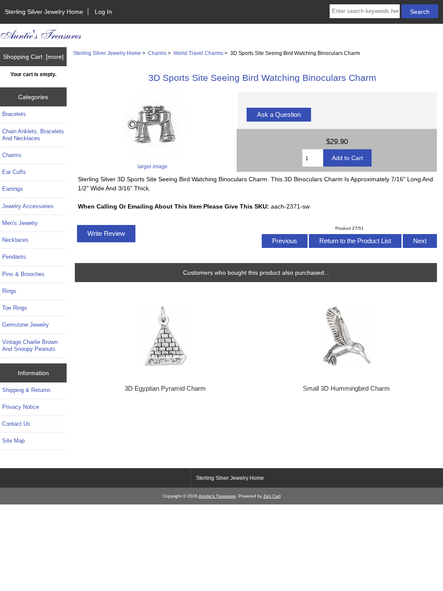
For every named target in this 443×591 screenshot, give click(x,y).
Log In (103, 11)
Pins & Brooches (23, 274)
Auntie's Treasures (217, 496)
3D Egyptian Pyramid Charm (165, 388)
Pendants (14, 257)
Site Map (13, 440)
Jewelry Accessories (28, 206)
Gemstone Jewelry (25, 324)
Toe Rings (14, 308)
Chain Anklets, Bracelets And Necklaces (33, 134)
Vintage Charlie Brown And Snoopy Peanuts (30, 345)
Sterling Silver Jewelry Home (44, 11)
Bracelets (14, 114)
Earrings (12, 189)
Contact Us (16, 424)
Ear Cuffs (14, 172)
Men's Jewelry (20, 223)
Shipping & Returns (26, 390)
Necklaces (15, 240)
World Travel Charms (198, 53)
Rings (9, 291)
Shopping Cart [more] (33, 56)
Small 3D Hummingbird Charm (346, 388)
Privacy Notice (20, 407)
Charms (157, 53)
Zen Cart (272, 496)
